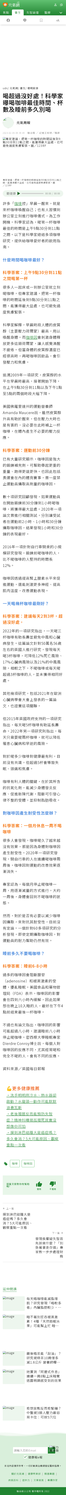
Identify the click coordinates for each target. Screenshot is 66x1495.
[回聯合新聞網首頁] (5, 5)
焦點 (6, 12)
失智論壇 (32, 12)
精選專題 (49, 1474)
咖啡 (18, 203)
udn (5, 88)
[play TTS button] (18, 193)
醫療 (47, 12)
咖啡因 (31, 337)
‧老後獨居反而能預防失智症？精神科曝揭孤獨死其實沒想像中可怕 (31, 1120)
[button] (60, 12)
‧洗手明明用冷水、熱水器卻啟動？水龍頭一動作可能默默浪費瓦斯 (31, 1101)
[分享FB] (8, 19)
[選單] (61, 4)
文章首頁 (39, 1480)
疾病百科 (13, 1480)
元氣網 (14, 88)
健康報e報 (35, 1457)
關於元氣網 (17, 1474)
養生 (18, 12)
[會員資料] (55, 4)
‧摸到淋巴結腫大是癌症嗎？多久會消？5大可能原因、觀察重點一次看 (32, 1138)
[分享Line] (24, 19)
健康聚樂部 (34, 1474)
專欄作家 (52, 1480)
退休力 (26, 1480)
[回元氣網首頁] (14, 4)
